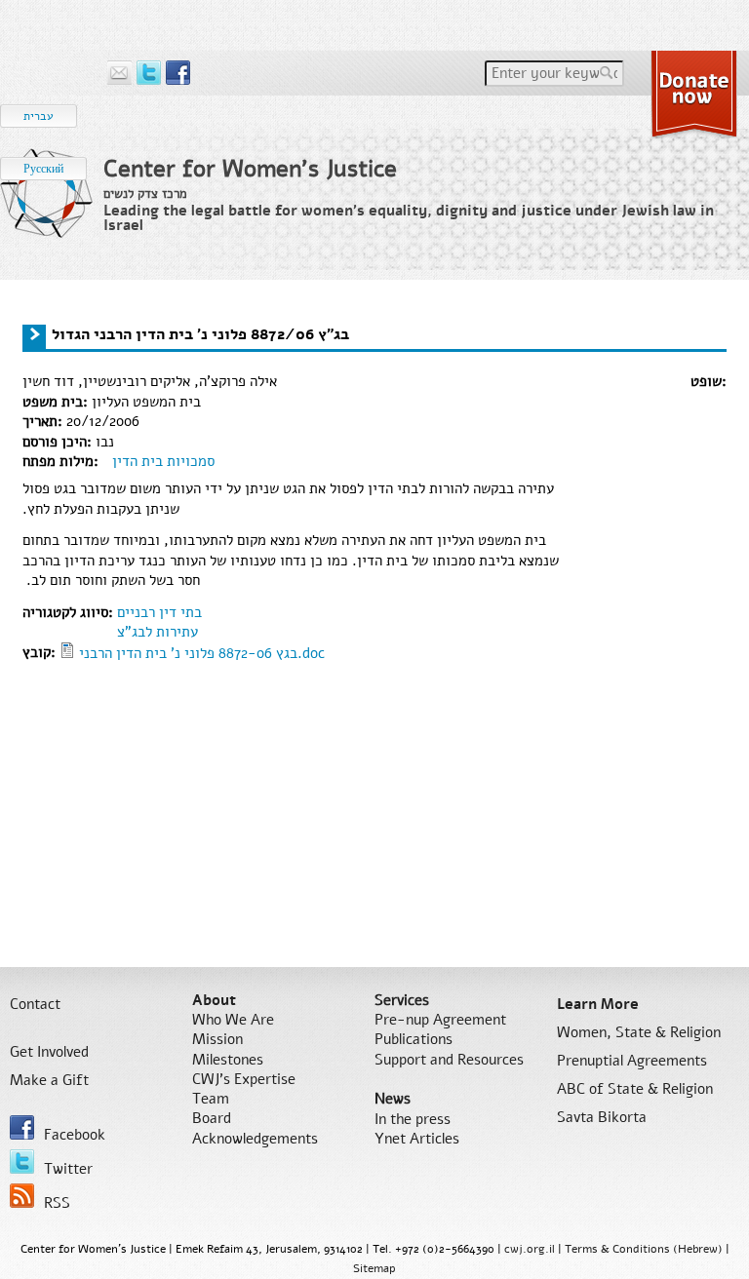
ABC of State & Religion (635, 1089)
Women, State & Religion (639, 1032)
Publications (413, 1039)
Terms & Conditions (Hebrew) (644, 1249)
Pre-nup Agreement (440, 1019)
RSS (57, 1203)
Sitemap (374, 1268)
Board (211, 1118)
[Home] (47, 209)
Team (210, 1098)
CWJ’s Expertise (244, 1079)
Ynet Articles (416, 1138)
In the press (412, 1119)
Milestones (227, 1059)
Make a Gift (49, 1080)
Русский (43, 168)
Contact (35, 1004)
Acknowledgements (255, 1138)
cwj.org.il (529, 1249)
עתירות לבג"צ (157, 631)
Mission (217, 1039)
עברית (38, 116)
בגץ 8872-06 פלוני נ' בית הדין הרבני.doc (202, 653)
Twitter (68, 1169)
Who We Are (233, 1019)
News (392, 1098)
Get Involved (49, 1052)
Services (401, 1000)
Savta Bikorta (602, 1117)
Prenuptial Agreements (632, 1060)
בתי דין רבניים (159, 612)
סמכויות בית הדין (163, 461)
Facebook (74, 1134)
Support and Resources (449, 1059)
